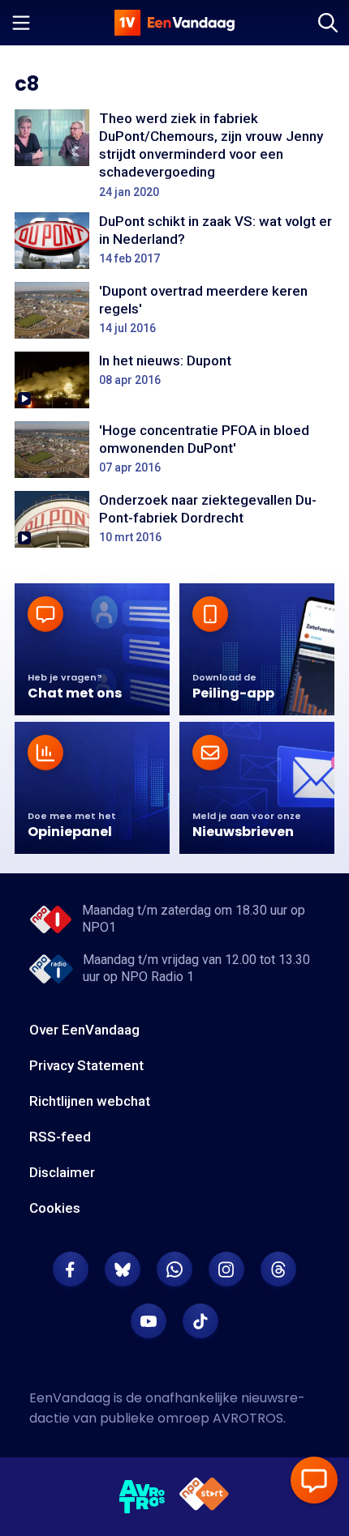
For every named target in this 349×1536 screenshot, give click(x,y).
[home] (174, 23)
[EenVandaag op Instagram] (226, 1269)
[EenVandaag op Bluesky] (122, 1269)
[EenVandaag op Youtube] (148, 1321)
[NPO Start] (204, 1497)
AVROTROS (248, 1418)
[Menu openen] (21, 22)
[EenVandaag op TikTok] (200, 1321)
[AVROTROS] (142, 1497)
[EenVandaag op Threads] (278, 1269)
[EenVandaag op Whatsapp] (174, 1269)
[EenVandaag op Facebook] (70, 1269)
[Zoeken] (328, 22)
